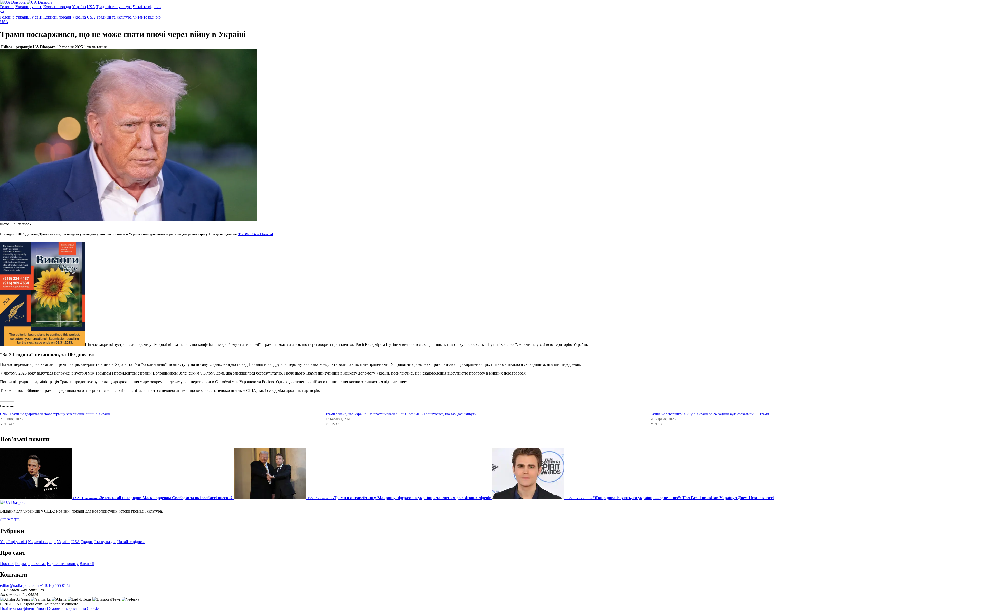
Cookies (93, 608)
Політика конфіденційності (24, 608)
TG (17, 520)
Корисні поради (57, 7)
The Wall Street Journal (255, 234)
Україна (79, 7)
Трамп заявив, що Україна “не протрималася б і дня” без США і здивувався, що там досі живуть (400, 414)
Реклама (38, 563)
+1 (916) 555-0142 (55, 585)
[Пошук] (2, 12)
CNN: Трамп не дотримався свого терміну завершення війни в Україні (55, 414)
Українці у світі (28, 7)
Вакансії (87, 563)
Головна (7, 7)
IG (4, 520)
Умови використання (67, 608)
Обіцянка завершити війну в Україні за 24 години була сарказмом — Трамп (710, 414)
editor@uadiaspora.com (19, 585)
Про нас (7, 563)
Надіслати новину (63, 563)
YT (10, 520)
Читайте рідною (147, 7)
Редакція (22, 563)
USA (91, 7)
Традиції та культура (114, 7)
